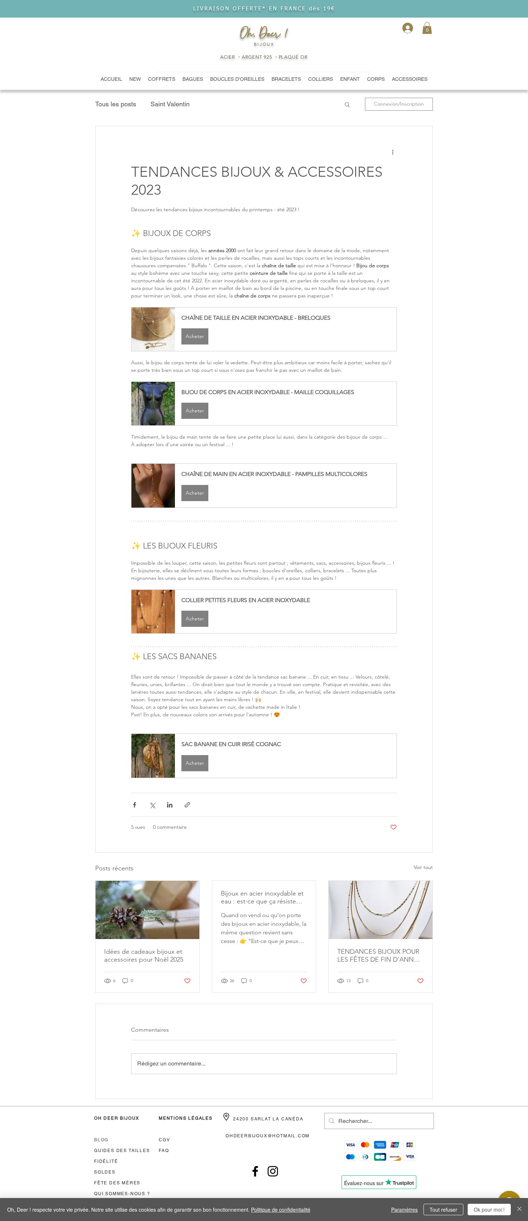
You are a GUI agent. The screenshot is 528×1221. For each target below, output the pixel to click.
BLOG (101, 1139)
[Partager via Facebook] (134, 804)
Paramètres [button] (404, 1209)
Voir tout (423, 867)
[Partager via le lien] (187, 804)
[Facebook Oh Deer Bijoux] (255, 1171)
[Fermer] (519, 1209)
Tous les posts (115, 104)
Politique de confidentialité (280, 1209)
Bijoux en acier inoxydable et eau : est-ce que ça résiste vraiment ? (262, 897)
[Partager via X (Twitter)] (152, 804)
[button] (427, 28)
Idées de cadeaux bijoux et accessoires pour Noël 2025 (143, 955)
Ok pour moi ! (489, 1209)
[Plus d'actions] (392, 152)
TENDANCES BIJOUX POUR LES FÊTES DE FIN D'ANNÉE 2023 (379, 955)
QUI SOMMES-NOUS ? (122, 1193)
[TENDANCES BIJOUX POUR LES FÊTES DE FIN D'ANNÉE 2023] (380, 910)
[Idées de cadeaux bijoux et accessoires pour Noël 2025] (147, 910)
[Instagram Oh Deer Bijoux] (273, 1171)
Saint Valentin (170, 104)
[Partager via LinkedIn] (169, 804)
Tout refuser (443, 1209)
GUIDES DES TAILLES (122, 1150)
